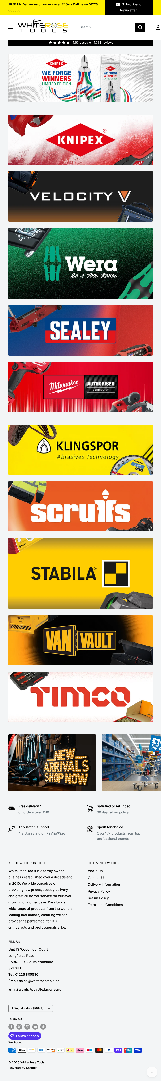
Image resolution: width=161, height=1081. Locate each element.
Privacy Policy (99, 891)
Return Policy (98, 898)
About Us (95, 871)
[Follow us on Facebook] (11, 1027)
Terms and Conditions (105, 905)
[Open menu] (10, 27)
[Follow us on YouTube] (35, 1027)
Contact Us (97, 878)
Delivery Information (104, 884)
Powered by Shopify (22, 1067)
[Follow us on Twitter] (19, 1027)
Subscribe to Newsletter (130, 7)
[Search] (140, 27)
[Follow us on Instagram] (27, 1027)
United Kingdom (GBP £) (27, 1008)
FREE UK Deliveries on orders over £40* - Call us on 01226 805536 (53, 7)
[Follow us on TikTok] (43, 1027)
